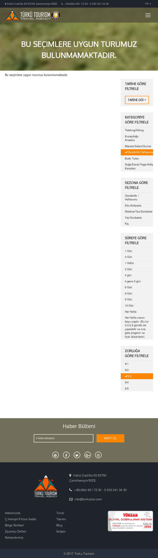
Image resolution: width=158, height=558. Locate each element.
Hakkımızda (12, 513)
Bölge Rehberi (14, 525)
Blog (59, 525)
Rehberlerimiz (14, 537)
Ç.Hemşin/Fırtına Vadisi (20, 519)
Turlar (60, 513)
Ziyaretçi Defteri (15, 531)
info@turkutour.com (88, 499)
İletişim (61, 531)
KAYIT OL (110, 438)
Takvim (61, 519)
